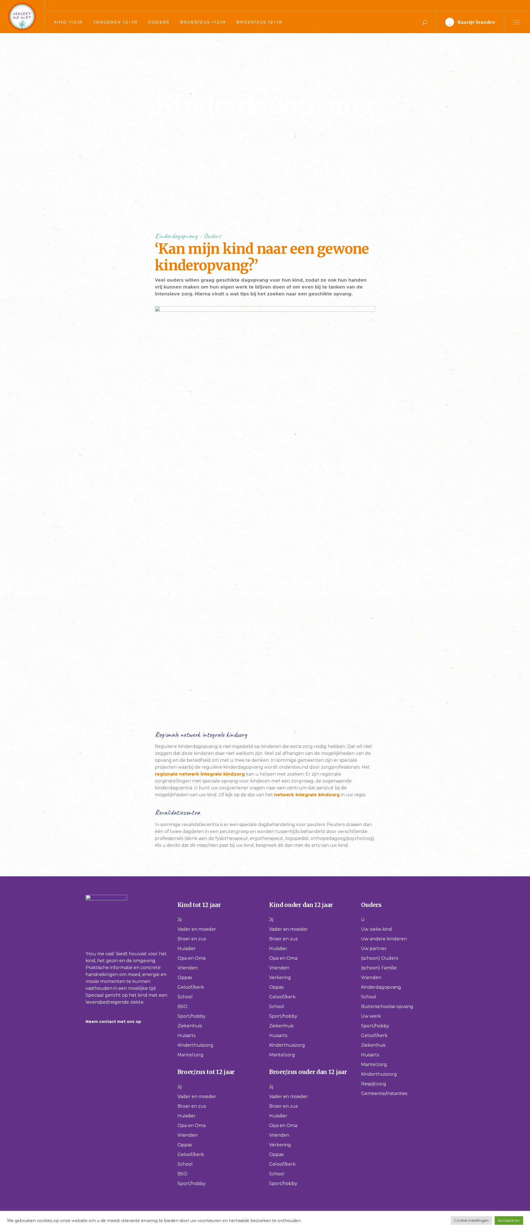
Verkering (280, 977)
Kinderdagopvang (381, 987)
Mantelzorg (190, 1054)
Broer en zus (191, 938)
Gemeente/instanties (384, 1093)
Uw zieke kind (376, 929)
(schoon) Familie (379, 967)
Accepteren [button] (509, 1220)
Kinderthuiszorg (195, 1045)
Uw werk (371, 1016)
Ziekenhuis (189, 1025)
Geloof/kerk (190, 987)
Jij (179, 919)
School (185, 996)
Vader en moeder (196, 929)
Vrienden (187, 967)
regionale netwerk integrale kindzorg (200, 774)
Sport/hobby (191, 1016)
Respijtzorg (373, 1083)
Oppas (184, 977)
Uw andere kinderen (384, 938)
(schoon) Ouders (379, 958)
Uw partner (374, 948)
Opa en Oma (191, 958)
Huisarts (186, 1035)
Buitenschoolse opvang (387, 1006)
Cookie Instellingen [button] (471, 1220)
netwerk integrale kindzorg (307, 794)
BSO (182, 1006)
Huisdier (186, 948)
